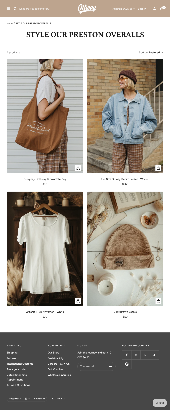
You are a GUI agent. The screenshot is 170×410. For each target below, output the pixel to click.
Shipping (12, 352)
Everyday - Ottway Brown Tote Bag (45, 179)
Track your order (16, 369)
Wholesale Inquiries (59, 375)
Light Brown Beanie (125, 311)
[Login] (154, 8)
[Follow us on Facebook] (126, 354)
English (142, 8)
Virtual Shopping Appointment (17, 377)
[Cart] (161, 8)
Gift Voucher (55, 369)
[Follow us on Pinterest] (145, 354)
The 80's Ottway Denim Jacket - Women (125, 179)
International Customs (20, 363)
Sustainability (56, 358)
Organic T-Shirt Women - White (45, 311)
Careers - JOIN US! (59, 363)
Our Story (53, 352)
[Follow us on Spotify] (126, 364)
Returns (11, 358)
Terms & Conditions (18, 385)
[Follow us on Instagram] (135, 354)
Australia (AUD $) (122, 8)
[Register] (110, 366)
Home (10, 23)
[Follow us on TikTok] (154, 354)
